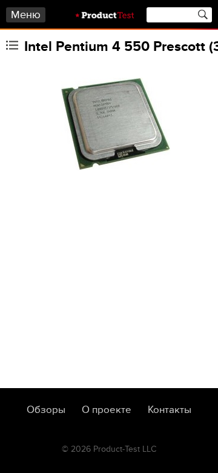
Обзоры (46, 410)
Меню (26, 14)
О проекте (106, 410)
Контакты (169, 410)
